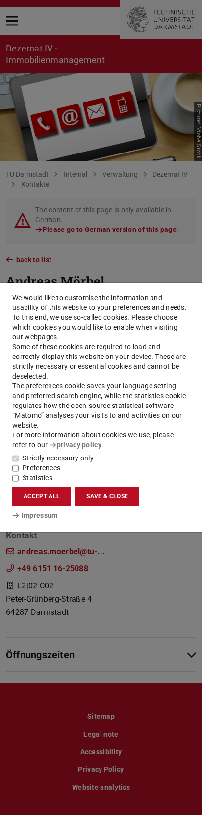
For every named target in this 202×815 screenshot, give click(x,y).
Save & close (107, 496)
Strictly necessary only (58, 458)
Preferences (41, 468)
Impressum (39, 515)
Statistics (37, 478)
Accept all (42, 496)
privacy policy (79, 445)
